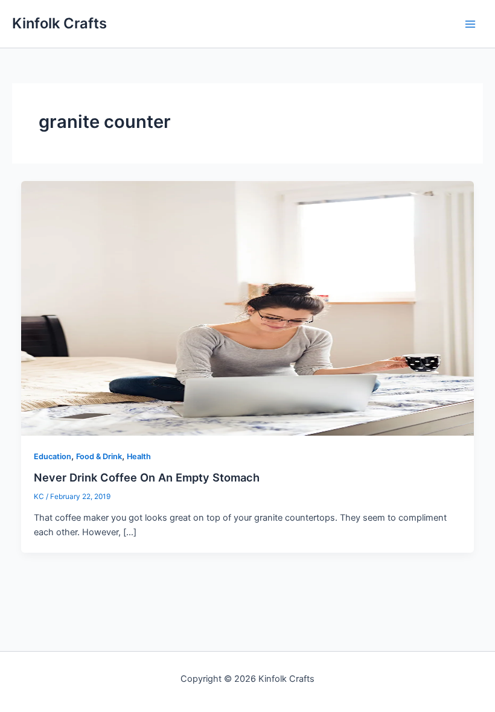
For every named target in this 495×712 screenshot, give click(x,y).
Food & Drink (99, 456)
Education (52, 456)
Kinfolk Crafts (59, 23)
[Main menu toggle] (470, 24)
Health (139, 456)
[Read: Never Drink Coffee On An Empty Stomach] (247, 307)
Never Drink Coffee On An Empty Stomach (147, 477)
